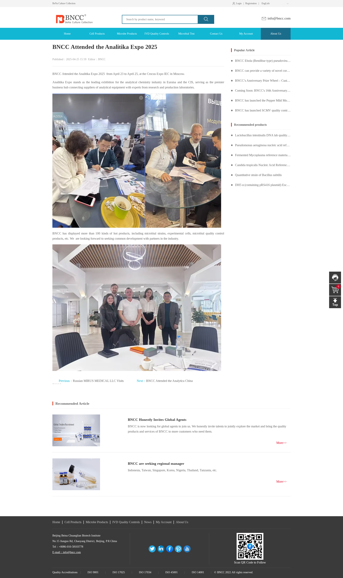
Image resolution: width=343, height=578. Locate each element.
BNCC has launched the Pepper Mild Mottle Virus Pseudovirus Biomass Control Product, (263, 100)
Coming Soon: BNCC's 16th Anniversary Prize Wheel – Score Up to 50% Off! (263, 90)
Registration (251, 3)
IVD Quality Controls (126, 522)
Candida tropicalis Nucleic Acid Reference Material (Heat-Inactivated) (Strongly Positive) (263, 165)
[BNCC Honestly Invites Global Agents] (76, 430)
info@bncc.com (279, 18)
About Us (182, 522)
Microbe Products (97, 522)
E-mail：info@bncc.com (66, 552)
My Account (164, 522)
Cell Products (73, 522)
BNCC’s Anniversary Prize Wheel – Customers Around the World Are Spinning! (263, 80)
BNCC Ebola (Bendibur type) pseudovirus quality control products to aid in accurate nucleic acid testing (263, 60)
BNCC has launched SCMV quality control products (263, 110)
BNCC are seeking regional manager (156, 464)
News (147, 522)
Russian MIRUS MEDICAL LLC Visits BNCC (88, 381)
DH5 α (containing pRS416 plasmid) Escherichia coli (263, 185)
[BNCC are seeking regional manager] (76, 474)
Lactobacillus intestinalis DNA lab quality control (263, 135)
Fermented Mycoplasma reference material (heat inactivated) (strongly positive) (263, 155)
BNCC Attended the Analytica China (165, 380)
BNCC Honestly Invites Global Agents (157, 420)
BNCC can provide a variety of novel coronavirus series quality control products (263, 70)
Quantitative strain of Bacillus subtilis (258, 175)
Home (56, 522)
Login (238, 3)
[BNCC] (73, 10)
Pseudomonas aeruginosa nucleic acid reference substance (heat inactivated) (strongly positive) (263, 145)
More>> (281, 442)
